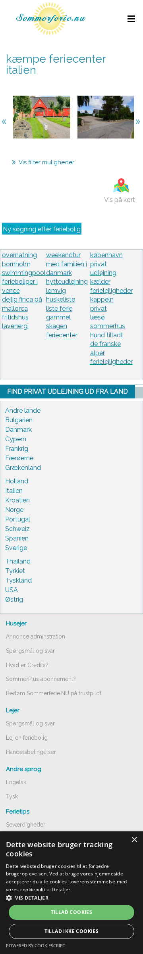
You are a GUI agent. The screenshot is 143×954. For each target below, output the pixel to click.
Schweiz (17, 529)
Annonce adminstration (35, 636)
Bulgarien (19, 420)
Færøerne (19, 458)
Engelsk (16, 782)
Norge (14, 510)
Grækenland (23, 467)
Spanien (17, 538)
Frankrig (16, 448)
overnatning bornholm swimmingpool (24, 264)
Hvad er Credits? (27, 665)
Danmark (18, 429)
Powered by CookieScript (35, 945)
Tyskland (18, 580)
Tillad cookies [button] (72, 912)
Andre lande (23, 410)
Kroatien (17, 500)
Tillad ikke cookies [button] (71, 931)
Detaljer (61, 889)
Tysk (12, 796)
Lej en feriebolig (27, 738)
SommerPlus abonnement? (41, 679)
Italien (14, 490)
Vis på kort (119, 200)
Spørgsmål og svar (30, 651)
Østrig (14, 599)
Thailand (18, 561)
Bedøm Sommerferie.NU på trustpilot (53, 693)
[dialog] (71, 892)
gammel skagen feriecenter (61, 326)
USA (11, 590)
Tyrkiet (15, 571)
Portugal (17, 519)
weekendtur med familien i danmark (66, 264)
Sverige (16, 548)
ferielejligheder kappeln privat (111, 299)
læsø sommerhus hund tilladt (107, 326)
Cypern (15, 439)
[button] (71, 898)
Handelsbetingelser (31, 752)
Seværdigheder (25, 824)
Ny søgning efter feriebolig (42, 229)
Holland (16, 481)
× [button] (134, 840)
